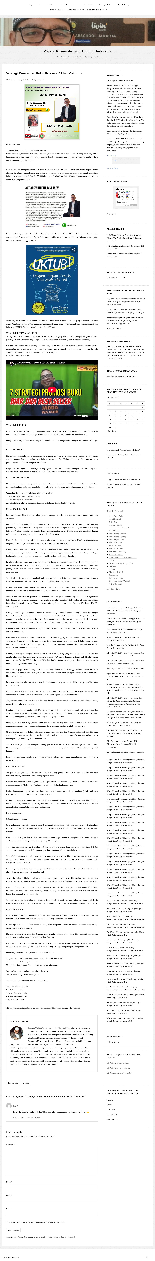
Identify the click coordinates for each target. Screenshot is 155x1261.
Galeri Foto (88, 5)
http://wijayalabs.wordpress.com (128, 134)
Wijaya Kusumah (39, 80)
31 (115, 427)
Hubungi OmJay (105, 5)
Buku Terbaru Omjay (69, 5)
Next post (25, 1083)
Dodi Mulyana (114, 530)
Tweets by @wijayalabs (115, 511)
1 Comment (11, 80)
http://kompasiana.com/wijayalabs (127, 112)
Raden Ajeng (114, 575)
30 (110, 427)
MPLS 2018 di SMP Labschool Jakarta (131, 668)
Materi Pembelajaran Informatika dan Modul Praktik (125, 246)
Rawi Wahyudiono (116, 578)
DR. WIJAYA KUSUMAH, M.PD (119, 653)
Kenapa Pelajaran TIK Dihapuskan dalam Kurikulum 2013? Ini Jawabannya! (122, 744)
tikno (109, 722)
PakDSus (110, 932)
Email (9, 1195)
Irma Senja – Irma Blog (117, 551)
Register (110, 1100)
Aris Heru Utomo (115, 525)
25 (121, 423)
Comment (10, 1144)
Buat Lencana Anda (112, 168)
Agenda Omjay (123, 5)
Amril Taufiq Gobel (116, 516)
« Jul (108, 431)
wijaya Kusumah (113, 673)
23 (110, 423)
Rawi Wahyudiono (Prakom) (119, 581)
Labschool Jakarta (113, 589)
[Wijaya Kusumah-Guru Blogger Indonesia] (77, 32)
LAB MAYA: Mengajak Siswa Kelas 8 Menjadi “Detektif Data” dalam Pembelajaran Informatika (125, 611)
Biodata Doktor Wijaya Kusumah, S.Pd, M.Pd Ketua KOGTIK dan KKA (78, 10)
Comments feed (112, 1114)
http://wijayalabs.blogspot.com (118, 1063)
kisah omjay (56, 1008)
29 (142, 423)
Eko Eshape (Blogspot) (117, 536)
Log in (109, 1104)
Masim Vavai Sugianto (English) (121, 563)
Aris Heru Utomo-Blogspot (119, 528)
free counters (111, 214)
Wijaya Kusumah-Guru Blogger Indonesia (77, 50)
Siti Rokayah (111, 1002)
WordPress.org (112, 1119)
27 (131, 423)
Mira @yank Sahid (116, 572)
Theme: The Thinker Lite (11, 1257)
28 (137, 423)
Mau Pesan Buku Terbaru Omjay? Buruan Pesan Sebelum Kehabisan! (125, 733)
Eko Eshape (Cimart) (116, 539)
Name (9, 1182)
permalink (76, 1008)
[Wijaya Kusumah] (126, 160)
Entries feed (111, 1109)
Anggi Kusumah (115, 519)
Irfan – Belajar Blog (116, 548)
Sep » (114, 431)
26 (126, 423)
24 (115, 423)
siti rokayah (111, 618)
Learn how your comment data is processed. (57, 1236)
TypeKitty (110, 668)
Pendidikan (51, 5)
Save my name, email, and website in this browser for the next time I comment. (37, 1222)
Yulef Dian (113, 522)
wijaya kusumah (34, 5)
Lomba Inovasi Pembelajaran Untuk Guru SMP (124, 253)
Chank (15, 1106)
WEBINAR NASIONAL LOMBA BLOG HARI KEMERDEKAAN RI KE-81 (126, 676)
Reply (39, 1117)
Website (9, 1209)
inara (108, 752)
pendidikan (28, 1008)
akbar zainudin (46, 1008)
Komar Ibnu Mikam (116, 554)
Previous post (13, 1083)
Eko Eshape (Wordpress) (118, 533)
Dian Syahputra (112, 741)
